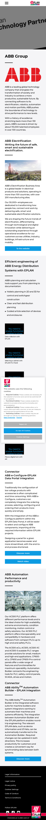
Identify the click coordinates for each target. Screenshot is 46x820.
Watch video (23, 561)
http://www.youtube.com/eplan (18, 812)
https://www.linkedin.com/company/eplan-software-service (7, 812)
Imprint (19, 418)
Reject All (23, 424)
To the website (23, 248)
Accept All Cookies (23, 430)
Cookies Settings (22, 437)
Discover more (23, 553)
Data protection (9, 418)
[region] (23, 410)
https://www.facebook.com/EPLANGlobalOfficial (13, 812)
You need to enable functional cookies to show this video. (14, 332)
